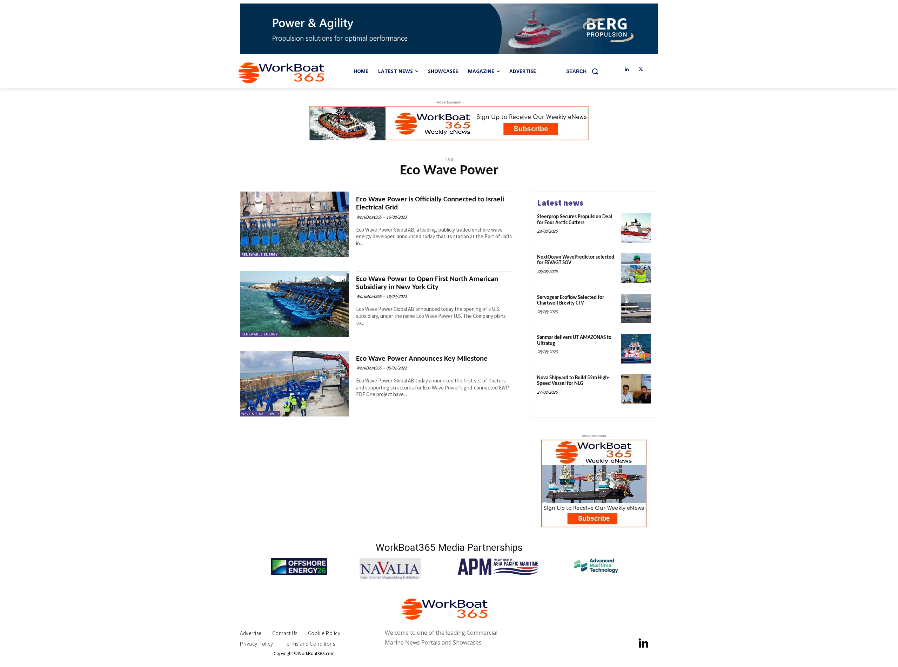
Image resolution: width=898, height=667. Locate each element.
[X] (641, 70)
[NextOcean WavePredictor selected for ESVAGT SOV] (636, 268)
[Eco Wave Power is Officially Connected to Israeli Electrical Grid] (294, 224)
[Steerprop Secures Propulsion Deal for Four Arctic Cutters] (636, 228)
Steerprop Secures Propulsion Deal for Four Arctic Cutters (574, 220)
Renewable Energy (259, 254)
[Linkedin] (627, 70)
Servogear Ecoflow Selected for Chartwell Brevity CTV (570, 300)
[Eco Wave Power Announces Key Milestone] (294, 383)
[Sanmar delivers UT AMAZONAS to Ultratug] (636, 348)
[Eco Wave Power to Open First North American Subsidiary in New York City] (294, 304)
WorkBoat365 (368, 217)
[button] (584, 71)
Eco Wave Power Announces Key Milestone (422, 358)
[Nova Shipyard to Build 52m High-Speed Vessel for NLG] (636, 389)
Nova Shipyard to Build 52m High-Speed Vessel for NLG (573, 381)
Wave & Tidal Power (260, 414)
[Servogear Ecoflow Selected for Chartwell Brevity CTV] (636, 309)
